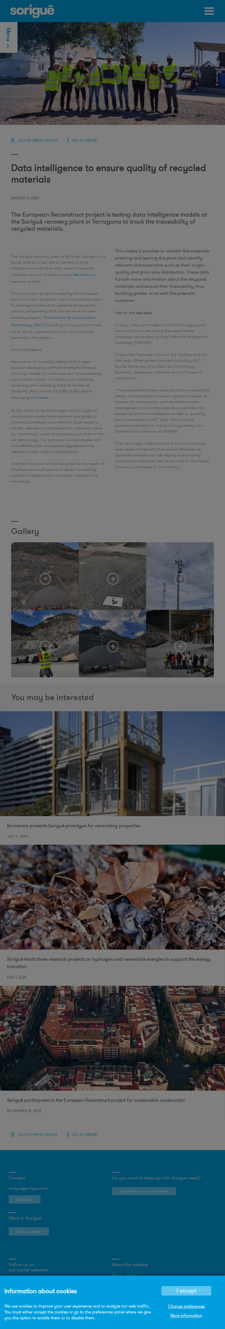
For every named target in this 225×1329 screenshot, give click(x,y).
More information (186, 1315)
